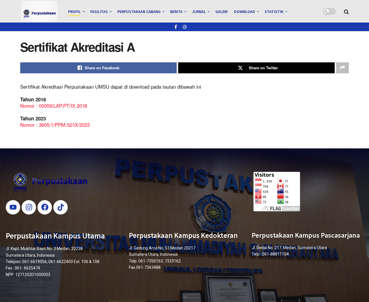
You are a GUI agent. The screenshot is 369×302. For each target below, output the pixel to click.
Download (244, 11)
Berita (176, 11)
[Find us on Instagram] (185, 27)
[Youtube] (13, 207)
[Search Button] (346, 11)
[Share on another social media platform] (342, 67)
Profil (74, 11)
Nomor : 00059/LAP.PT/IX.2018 (53, 105)
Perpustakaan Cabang (139, 11)
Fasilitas (99, 11)
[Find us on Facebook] (175, 27)
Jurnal (199, 11)
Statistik (274, 11)
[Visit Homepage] (39, 11)
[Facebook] (44, 207)
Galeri (221, 11)
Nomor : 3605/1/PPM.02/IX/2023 (55, 124)
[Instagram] (29, 207)
